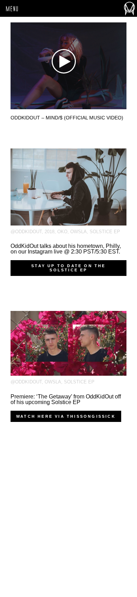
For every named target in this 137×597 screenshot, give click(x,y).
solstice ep (105, 231)
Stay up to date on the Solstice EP (68, 268)
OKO (62, 231)
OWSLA (78, 231)
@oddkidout (26, 231)
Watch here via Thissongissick (66, 416)
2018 (49, 231)
